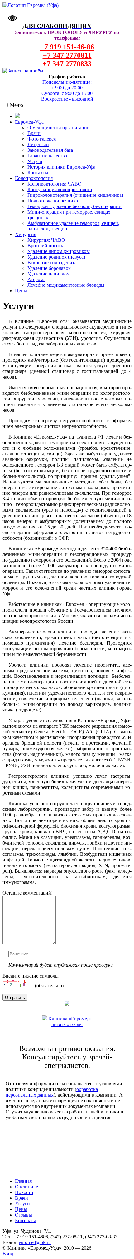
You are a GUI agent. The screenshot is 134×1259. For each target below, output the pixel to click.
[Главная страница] (30, 5)
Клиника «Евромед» (70, 1018)
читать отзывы (67, 1024)
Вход (7, 1253)
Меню (16, 105)
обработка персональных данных (52, 1092)
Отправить (15, 997)
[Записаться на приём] (22, 70)
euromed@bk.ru (35, 1242)
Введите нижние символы (30, 976)
